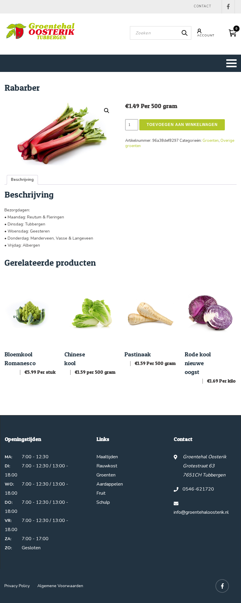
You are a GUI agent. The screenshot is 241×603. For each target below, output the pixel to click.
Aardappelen (109, 484)
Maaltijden (107, 457)
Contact (202, 6)
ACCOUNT (205, 35)
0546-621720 (198, 489)
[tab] (22, 180)
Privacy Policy (17, 586)
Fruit (101, 493)
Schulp (103, 502)
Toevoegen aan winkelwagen (182, 124)
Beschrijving (22, 179)
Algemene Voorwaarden (60, 586)
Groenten (210, 140)
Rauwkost (106, 466)
